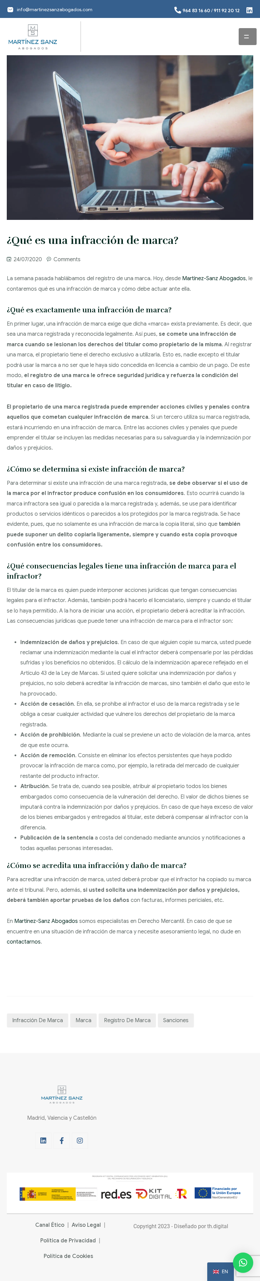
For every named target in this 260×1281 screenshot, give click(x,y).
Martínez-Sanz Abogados (214, 278)
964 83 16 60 (196, 10)
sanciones (176, 1020)
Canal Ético (49, 1225)
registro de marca (127, 1020)
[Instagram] (80, 1141)
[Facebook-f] (61, 1141)
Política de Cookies (68, 1256)
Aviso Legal (86, 1225)
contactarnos (24, 941)
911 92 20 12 (227, 10)
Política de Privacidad (68, 1240)
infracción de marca (37, 1020)
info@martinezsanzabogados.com (54, 9)
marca (83, 1020)
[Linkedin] (43, 1141)
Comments (67, 259)
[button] (243, 1263)
